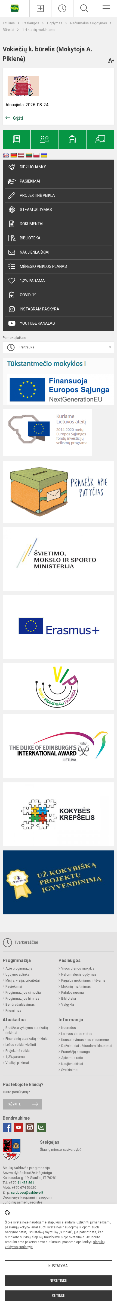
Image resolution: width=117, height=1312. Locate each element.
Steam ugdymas (36, 209)
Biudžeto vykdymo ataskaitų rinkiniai (26, 1030)
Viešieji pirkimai (17, 1063)
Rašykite (14, 1104)
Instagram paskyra (39, 309)
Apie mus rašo (72, 1058)
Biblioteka (30, 238)
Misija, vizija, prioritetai (22, 980)
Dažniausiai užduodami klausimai (86, 1046)
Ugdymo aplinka (17, 974)
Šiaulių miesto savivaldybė (60, 1149)
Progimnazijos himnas (22, 998)
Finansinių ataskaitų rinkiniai (26, 1039)
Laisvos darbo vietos (76, 1034)
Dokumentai (31, 224)
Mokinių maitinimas (76, 986)
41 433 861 (25, 1183)
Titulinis (9, 23)
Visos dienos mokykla (77, 968)
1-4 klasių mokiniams (38, 30)
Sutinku (58, 1296)
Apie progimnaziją (18, 968)
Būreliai (9, 30)
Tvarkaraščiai (25, 942)
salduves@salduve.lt (27, 1192)
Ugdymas (55, 23)
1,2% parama (32, 280)
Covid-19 (28, 295)
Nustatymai (58, 1266)
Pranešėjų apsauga (75, 1052)
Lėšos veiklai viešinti (20, 1045)
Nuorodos (68, 1028)
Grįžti (18, 118)
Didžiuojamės (33, 167)
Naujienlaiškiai (34, 252)
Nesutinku (58, 1281)
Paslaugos (31, 23)
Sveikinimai (69, 1070)
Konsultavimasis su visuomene (85, 1040)
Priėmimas (13, 1010)
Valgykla (67, 1004)
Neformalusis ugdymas (89, 23)
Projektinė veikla (37, 195)
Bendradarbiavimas (20, 1004)
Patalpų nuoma (72, 992)
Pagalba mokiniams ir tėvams (83, 980)
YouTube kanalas (37, 323)
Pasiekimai (30, 181)
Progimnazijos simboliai (23, 992)
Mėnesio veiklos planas (43, 266)
